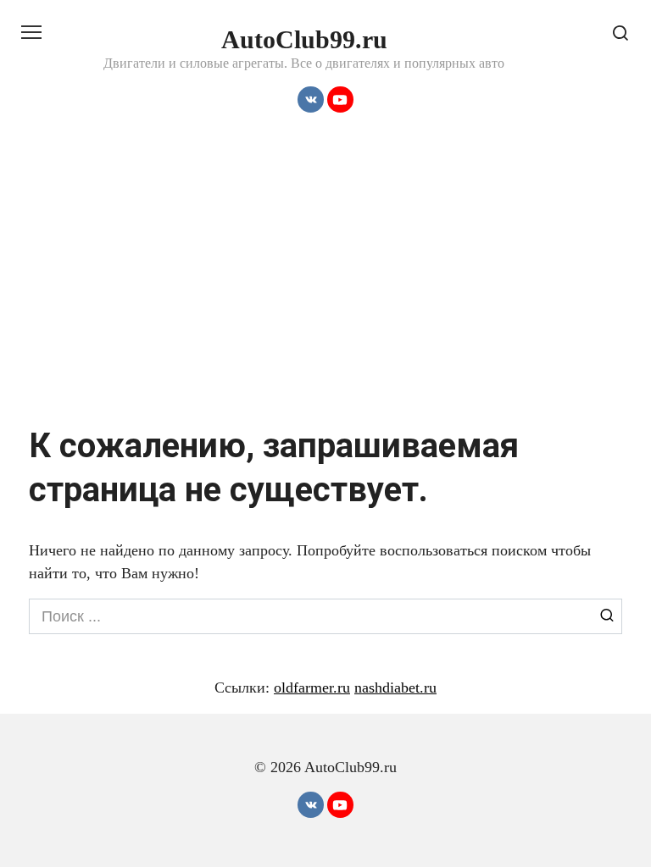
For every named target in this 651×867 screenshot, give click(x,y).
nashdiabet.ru (395, 687)
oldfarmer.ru (312, 687)
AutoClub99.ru (304, 39)
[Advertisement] (325, 271)
